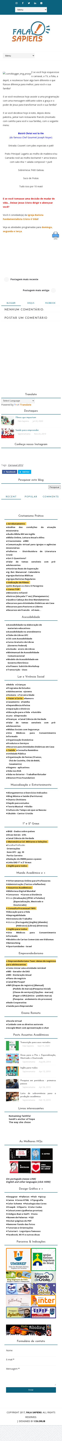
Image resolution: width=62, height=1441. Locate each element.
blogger (11, 303)
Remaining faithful (20, 1115)
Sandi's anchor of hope (22, 1119)
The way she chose (20, 1122)
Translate (25, 404)
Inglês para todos (29, 1068)
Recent (11, 497)
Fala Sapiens (34, 1412)
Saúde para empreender (27, 430)
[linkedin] (35, 3)
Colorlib (39, 1421)
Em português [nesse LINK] (21, 1178)
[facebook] (22, 3)
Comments (51, 497)
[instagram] (16, 3)
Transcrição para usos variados (35, 1042)
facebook (50, 303)
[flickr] (41, 3)
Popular (31, 497)
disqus (30, 303)
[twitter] (29, 3)
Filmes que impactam (26, 418)
